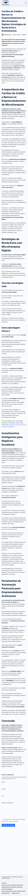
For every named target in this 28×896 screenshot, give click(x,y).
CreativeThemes (6, 878)
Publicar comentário (8, 825)
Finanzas (24, 34)
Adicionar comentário (7, 802)
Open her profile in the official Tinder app (12, 887)
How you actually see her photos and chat (12, 885)
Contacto (4, 883)
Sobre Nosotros (6, 893)
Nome (3, 782)
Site (3, 796)
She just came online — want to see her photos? (14, 891)
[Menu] (25, 2)
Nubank (21, 626)
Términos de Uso (15, 893)
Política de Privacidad (7, 889)
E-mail (4, 789)
